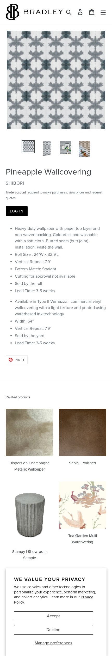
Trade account (16, 192)
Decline (53, 629)
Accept (53, 616)
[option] (28, 147)
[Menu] (103, 12)
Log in (16, 211)
